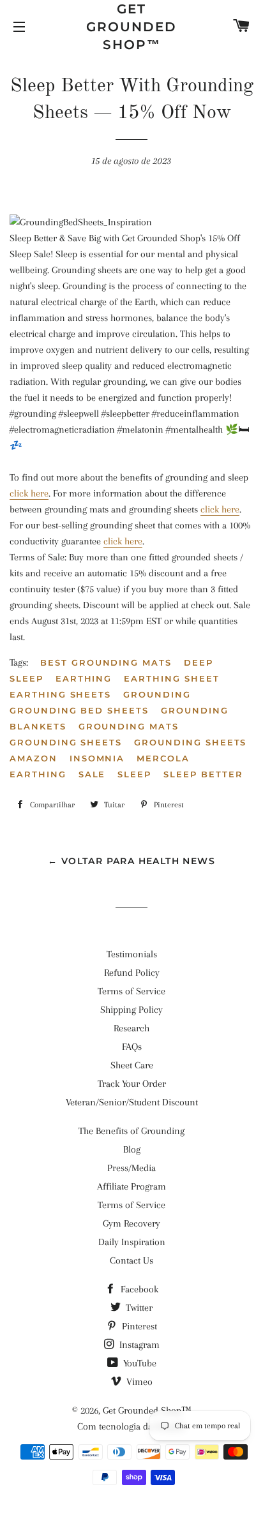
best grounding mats (106, 662)
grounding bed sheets (79, 710)
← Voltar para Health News (131, 861)
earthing (84, 678)
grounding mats (129, 726)
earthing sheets (60, 694)
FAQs (132, 1046)
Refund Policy (132, 972)
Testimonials (132, 954)
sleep (134, 774)
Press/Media (131, 1168)
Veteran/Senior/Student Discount (132, 1102)
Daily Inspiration (131, 1242)
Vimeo (138, 1381)
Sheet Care (131, 1065)
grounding (157, 694)
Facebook (138, 1289)
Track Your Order (132, 1083)
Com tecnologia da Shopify (131, 1426)
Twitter (138, 1307)
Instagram (138, 1344)
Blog (131, 1149)
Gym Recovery (131, 1223)
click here (29, 493)
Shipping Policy (131, 1009)
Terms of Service (131, 991)
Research (131, 1028)
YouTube (138, 1363)
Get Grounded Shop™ (131, 26)
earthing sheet (171, 678)
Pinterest (138, 1326)
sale (92, 774)
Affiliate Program (131, 1186)
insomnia (97, 758)
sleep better (203, 774)
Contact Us (131, 1260)
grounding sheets (66, 742)
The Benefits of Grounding (131, 1131)
